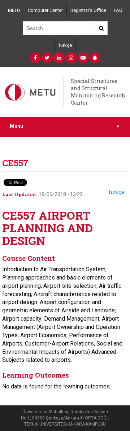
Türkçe (65, 45)
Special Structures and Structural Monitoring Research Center (98, 92)
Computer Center (45, 10)
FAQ (118, 10)
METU (14, 10)
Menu (64, 126)
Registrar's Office (88, 10)
